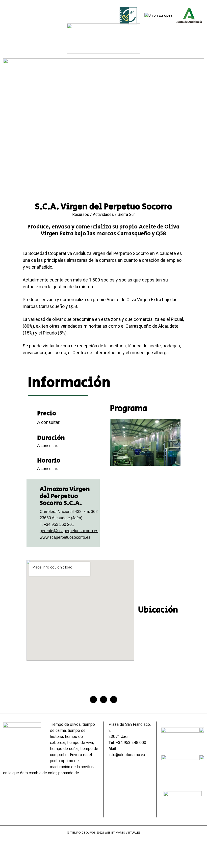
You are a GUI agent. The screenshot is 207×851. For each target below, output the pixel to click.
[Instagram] (107, 843)
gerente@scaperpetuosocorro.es (69, 531)
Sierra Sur (126, 214)
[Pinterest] (113, 699)
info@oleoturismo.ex (127, 754)
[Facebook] (93, 699)
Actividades (103, 214)
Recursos (80, 214)
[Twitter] (103, 699)
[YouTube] (113, 843)
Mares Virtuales (128, 832)
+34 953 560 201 (59, 524)
